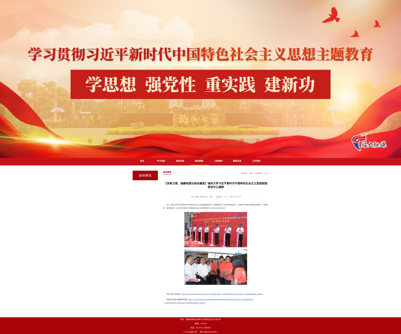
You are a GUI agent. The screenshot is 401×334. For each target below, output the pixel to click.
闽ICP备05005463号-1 (209, 332)
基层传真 (180, 161)
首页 (142, 161)
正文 (266, 173)
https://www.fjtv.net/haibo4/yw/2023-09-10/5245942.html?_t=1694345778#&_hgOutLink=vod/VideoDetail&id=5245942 (222, 294)
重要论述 (237, 161)
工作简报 (256, 161)
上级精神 (218, 161)
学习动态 (161, 161)
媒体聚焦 (199, 161)
